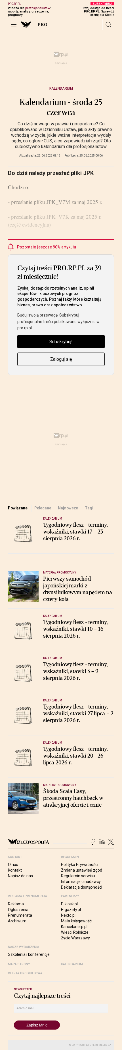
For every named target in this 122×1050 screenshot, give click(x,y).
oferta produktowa (25, 973)
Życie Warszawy (75, 938)
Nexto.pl (68, 915)
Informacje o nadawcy (81, 881)
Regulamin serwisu (78, 876)
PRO (43, 25)
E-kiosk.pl (69, 904)
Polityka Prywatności (79, 864)
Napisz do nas (20, 876)
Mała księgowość (76, 921)
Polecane (42, 508)
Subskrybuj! (61, 341)
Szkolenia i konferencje (29, 954)
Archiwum (17, 921)
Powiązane (18, 508)
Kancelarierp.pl (74, 926)
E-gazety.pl (71, 909)
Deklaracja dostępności (81, 887)
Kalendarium (61, 88)
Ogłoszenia (18, 909)
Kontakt (15, 870)
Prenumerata (20, 915)
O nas (13, 864)
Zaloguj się (61, 359)
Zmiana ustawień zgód (81, 870)
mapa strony (19, 964)
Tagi (89, 508)
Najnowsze (68, 508)
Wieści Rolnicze (75, 932)
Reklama (16, 904)
